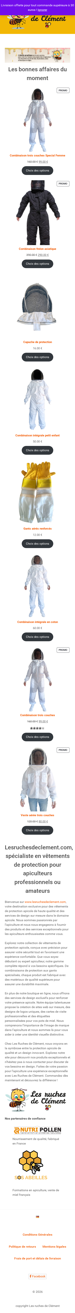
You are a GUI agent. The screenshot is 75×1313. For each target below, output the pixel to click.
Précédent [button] (9, 54)
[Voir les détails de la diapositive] (37, 55)
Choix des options (37, 170)
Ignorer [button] (42, 10)
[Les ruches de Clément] (37, 17)
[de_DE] (37, 1216)
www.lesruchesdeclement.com (45, 902)
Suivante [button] (65, 54)
